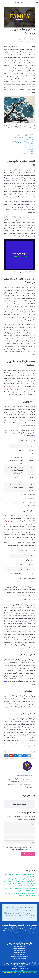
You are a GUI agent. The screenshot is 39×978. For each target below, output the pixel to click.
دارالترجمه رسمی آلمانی (20, 952)
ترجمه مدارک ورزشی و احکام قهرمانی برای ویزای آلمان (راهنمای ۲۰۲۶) (19, 875)
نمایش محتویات (30, 441)
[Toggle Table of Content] (30, 134)
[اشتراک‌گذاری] (24, 755)
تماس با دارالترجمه (19, 970)
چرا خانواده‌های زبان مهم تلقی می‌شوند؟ (21, 140)
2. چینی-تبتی (27, 146)
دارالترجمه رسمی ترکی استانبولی (19, 956)
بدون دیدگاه (19, 42)
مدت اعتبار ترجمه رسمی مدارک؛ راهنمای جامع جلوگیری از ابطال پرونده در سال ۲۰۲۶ (19, 884)
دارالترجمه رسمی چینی (19, 950)
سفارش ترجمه (24, 968)
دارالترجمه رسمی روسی (19, 954)
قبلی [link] (31, 498)
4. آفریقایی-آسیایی (26, 150)
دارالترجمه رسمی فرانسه (19, 958)
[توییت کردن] (20, 755)
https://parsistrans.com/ (24, 776)
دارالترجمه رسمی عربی (19, 946)
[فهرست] (37, 2)
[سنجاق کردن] (11, 755)
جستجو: (32, 446)
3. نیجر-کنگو (28, 148)
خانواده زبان (31, 451)
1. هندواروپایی (27, 144)
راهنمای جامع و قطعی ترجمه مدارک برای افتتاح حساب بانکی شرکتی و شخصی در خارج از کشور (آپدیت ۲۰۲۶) (19, 880)
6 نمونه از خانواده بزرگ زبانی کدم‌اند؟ (21, 142)
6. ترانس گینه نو (27, 154)
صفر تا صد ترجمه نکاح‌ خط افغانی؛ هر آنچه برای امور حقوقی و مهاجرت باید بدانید (20, 894)
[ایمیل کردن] (29, 755)
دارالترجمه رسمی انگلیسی (19, 948)
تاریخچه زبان (29, 42)
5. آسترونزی (28, 152)
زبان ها (21, 450)
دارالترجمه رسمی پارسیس (19, 966)
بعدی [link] (28, 498)
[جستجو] (2, 2)
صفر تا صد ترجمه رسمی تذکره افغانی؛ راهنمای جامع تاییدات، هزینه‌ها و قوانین (20, 889)
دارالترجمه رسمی (16, 39)
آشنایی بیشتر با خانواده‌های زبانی (22, 138)
